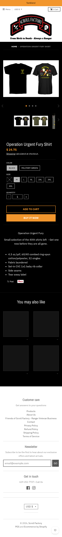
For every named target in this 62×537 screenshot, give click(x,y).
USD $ (17, 9)
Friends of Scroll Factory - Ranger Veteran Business (31, 418)
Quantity (10, 192)
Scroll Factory (35, 523)
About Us (31, 414)
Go (55, 463)
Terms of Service (31, 436)
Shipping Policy (31, 432)
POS (17, 526)
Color (9, 163)
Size (8, 174)
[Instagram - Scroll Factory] (34, 488)
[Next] (58, 105)
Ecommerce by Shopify (35, 526)
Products (31, 411)
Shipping (10, 153)
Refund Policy (31, 429)
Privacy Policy (31, 425)
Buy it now (31, 217)
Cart (55, 9)
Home (14, 46)
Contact (31, 421)
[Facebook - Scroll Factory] (28, 488)
